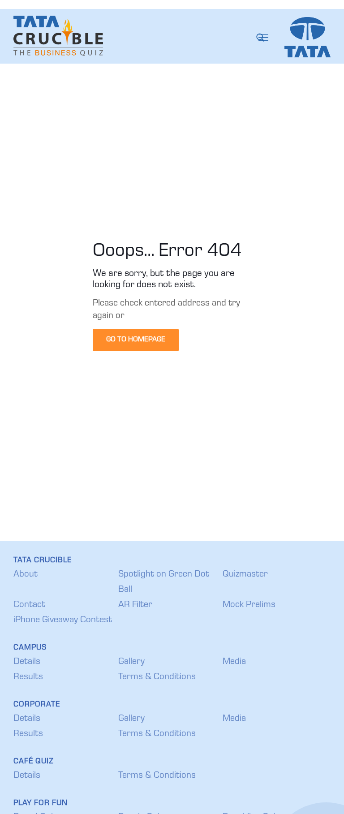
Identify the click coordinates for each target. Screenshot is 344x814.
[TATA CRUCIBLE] (58, 36)
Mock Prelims (249, 605)
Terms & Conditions (157, 677)
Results (28, 677)
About (25, 574)
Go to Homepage (135, 340)
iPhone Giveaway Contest (62, 620)
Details (26, 662)
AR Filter (135, 605)
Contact (29, 605)
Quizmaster (245, 574)
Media (234, 662)
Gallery (131, 662)
